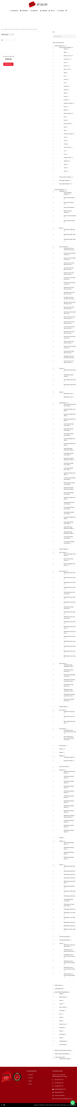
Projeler (61, 1031)
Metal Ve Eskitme (68, 113)
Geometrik (66, 86)
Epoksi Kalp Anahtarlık (69, 207)
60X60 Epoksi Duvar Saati (69, 636)
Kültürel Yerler (62, 1024)
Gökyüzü (66, 89)
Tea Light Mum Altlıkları (64, 940)
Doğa (65, 72)
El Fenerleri (61, 1010)
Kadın (65, 106)
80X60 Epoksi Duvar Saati (69, 651)
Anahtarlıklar (62, 191)
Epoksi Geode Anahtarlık (69, 197)
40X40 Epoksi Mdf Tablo (69, 874)
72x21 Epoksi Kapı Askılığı (70, 379)
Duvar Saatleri (62, 571)
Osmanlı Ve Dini (67, 123)
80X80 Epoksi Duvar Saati (69, 656)
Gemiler (61, 1017)
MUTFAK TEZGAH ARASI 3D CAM (62, 1050)
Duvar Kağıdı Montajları (64, 183)
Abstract (65, 48)
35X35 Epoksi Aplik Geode (69, 234)
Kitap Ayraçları (62, 745)
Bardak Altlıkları (16, 29)
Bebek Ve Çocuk (67, 55)
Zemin (65, 171)
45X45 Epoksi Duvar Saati (69, 611)
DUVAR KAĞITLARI (59, 45)
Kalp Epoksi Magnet (68, 760)
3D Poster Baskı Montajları (65, 177)
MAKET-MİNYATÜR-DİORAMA (61, 992)
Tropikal (65, 144)
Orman (65, 120)
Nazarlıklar (61, 770)
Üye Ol (53, 10)
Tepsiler (61, 943)
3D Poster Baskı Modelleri (65, 47)
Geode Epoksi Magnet (68, 757)
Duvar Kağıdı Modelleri (64, 180)
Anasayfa (15, 10)
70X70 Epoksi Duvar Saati (69, 646)
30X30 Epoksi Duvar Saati (69, 582)
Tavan (65, 140)
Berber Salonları (62, 997)
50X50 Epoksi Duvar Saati (69, 621)
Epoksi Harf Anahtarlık (69, 202)
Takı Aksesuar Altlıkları (64, 936)
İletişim (61, 10)
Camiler (61, 1003)
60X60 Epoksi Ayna (68, 393)
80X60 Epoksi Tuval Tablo (69, 917)
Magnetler (61, 755)
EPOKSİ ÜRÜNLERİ (8, 29)
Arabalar (61, 993)
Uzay (65, 154)
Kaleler (60, 1020)
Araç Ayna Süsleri (63, 246)
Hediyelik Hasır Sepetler (64, 1058)
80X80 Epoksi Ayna (68, 397)
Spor (65, 130)
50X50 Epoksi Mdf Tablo (69, 886)
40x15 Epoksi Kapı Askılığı (70, 370)
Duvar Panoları (62, 552)
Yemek (65, 167)
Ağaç (65, 52)
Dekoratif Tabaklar (63, 549)
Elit (64, 76)
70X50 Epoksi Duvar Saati (69, 641)
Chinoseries (66, 59)
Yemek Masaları (62, 1044)
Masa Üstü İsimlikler (63, 766)
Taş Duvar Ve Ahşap (68, 133)
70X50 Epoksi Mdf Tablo (69, 909)
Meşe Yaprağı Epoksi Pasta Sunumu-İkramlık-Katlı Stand (69, 738)
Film (65, 82)
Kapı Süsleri (62, 710)
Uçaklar (61, 1037)
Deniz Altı (66, 65)
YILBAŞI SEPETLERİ (59, 1057)
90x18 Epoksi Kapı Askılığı (70, 384)
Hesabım (44, 10)
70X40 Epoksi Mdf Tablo (69, 896)
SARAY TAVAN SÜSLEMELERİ (62, 1053)
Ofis (65, 116)
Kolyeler (61, 749)
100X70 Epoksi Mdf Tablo (69, 866)
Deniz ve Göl (66, 69)
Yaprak (65, 164)
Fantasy (65, 79)
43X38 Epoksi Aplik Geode (69, 239)
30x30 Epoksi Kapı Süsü (69, 716)
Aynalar (61, 392)
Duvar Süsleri (62, 663)
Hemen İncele (8, 64)
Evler (60, 1014)
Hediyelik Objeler (63, 706)
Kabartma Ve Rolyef (68, 103)
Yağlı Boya (66, 161)
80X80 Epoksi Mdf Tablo (69, 925)
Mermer (65, 110)
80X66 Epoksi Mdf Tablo (69, 922)
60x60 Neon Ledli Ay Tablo (69, 891)
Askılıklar (61, 368)
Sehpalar (61, 841)
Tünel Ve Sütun (67, 147)
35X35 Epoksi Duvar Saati (69, 587)
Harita (65, 93)
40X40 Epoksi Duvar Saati (69, 597)
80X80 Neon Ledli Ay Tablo (69, 929)
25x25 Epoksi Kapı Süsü (69, 711)
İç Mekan (66, 99)
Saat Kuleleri (62, 1034)
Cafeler (60, 1000)
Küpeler (61, 752)
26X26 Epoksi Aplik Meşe (69, 229)
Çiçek (65, 62)
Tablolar (61, 864)
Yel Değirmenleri (62, 1041)
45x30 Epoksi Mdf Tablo (69, 877)
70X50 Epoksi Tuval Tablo (69, 912)
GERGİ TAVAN (58, 985)
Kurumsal (25, 10)
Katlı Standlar (62, 728)
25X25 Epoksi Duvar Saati (69, 577)
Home (2, 29)
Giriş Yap (35, 10)
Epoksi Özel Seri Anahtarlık (70, 215)
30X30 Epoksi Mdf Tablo (69, 871)
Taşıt (65, 137)
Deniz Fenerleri (62, 1007)
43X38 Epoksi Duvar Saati (69, 602)
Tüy (64, 150)
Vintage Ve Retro (67, 157)
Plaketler (61, 837)
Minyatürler (61, 1027)
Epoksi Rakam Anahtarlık (69, 220)
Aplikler (60, 228)
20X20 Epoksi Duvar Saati (69, 572)
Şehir (65, 127)
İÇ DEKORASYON (59, 988)
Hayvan (65, 96)
